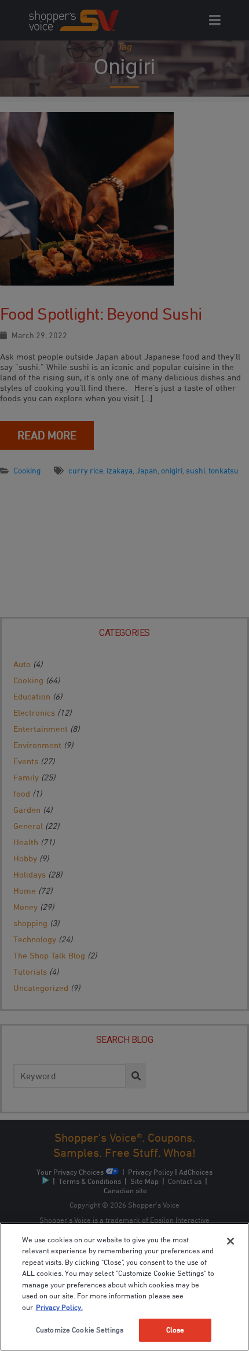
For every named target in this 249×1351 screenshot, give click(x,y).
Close (175, 1329)
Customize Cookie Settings (79, 1329)
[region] (124, 1287)
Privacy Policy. (59, 1307)
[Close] (230, 1241)
